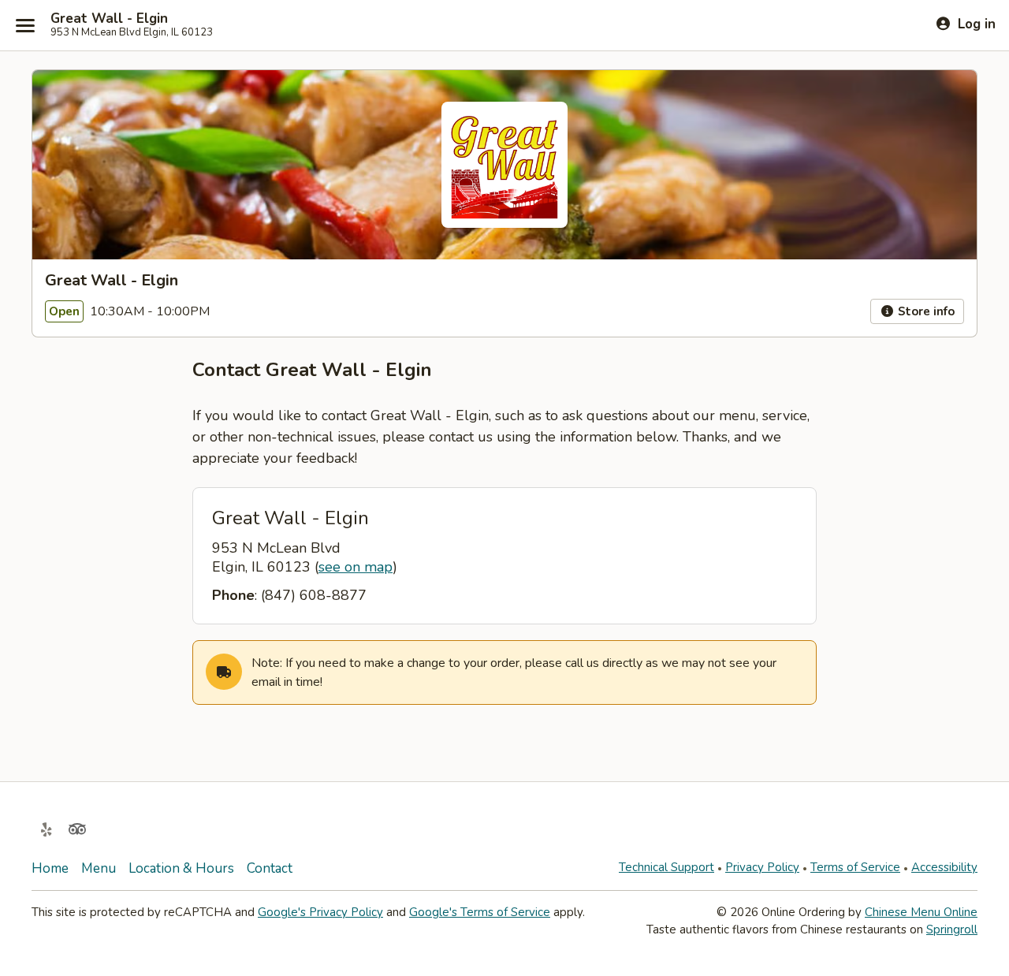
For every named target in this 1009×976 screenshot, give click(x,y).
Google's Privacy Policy (320, 912)
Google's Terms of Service (479, 912)
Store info (925, 311)
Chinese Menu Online (921, 912)
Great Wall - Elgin (109, 19)
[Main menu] (25, 25)
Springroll (951, 929)
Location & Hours (181, 868)
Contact (269, 868)
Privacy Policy (762, 867)
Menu (98, 868)
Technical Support (666, 867)
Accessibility (944, 867)
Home (50, 868)
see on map (355, 566)
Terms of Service (855, 867)
